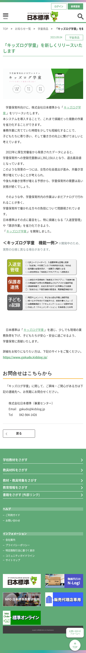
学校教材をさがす (15, 459)
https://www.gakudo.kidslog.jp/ (25, 357)
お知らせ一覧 (23, 28)
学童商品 (43, 28)
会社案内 (10, 540)
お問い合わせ (13, 520)
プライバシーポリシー (18, 545)
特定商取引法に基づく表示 (20, 550)
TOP (5, 28)
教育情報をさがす (15, 487)
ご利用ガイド (13, 515)
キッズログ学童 (16, 231)
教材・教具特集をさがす (20, 480)
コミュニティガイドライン (20, 556)
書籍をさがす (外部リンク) (21, 494)
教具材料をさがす (15, 470)
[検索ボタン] (80, 15)
